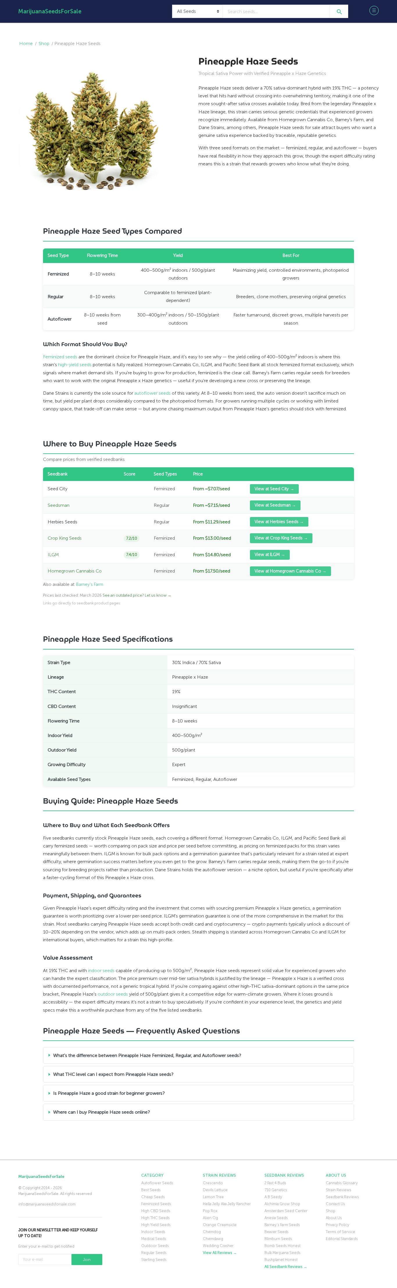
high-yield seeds (75, 364)
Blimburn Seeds (278, 1239)
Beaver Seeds (276, 1232)
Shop (44, 43)
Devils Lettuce (215, 1190)
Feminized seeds (60, 356)
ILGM (53, 554)
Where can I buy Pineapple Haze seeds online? (101, 1112)
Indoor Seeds (153, 1232)
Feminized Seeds (156, 1204)
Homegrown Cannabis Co (75, 571)
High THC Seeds (155, 1218)
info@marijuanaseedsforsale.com (47, 1204)
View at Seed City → (274, 488)
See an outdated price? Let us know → (137, 595)
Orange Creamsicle (220, 1225)
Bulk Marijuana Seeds (282, 1253)
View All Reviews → (220, 1253)
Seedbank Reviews (342, 1197)
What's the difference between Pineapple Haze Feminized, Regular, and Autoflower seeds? (147, 1055)
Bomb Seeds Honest (282, 1246)
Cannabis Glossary (342, 1183)
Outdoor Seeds (155, 1246)
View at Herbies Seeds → (279, 521)
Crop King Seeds (65, 538)
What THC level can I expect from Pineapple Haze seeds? (113, 1074)
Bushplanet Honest (281, 1259)
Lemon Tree (213, 1197)
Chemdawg (213, 1239)
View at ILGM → (270, 554)
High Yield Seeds (156, 1225)
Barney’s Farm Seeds (282, 1225)
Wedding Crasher (218, 1246)
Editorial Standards (342, 1239)
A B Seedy (273, 1197)
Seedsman (58, 505)
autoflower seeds (152, 393)
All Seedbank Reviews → (285, 1266)
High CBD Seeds (155, 1211)
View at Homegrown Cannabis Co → (290, 571)
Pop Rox (210, 1211)
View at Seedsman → (275, 505)
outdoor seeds (113, 994)
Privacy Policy (337, 1225)
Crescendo (213, 1183)
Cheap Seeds (153, 1197)
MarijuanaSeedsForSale (49, 11)
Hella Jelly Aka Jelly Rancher (227, 1204)
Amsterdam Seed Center (285, 1211)
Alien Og (210, 1218)
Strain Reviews (338, 1190)
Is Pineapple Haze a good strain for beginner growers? (109, 1093)
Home (26, 43)
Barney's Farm (89, 584)
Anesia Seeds (276, 1218)
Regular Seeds (154, 1253)
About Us (334, 1218)
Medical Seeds (153, 1239)
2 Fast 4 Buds (275, 1183)
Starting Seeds (154, 1259)
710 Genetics (275, 1190)
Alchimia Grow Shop (282, 1204)
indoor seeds (101, 970)
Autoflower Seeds (157, 1183)
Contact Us (335, 1204)
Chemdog (212, 1232)
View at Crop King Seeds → (281, 538)
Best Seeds (151, 1190)
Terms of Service (340, 1232)
